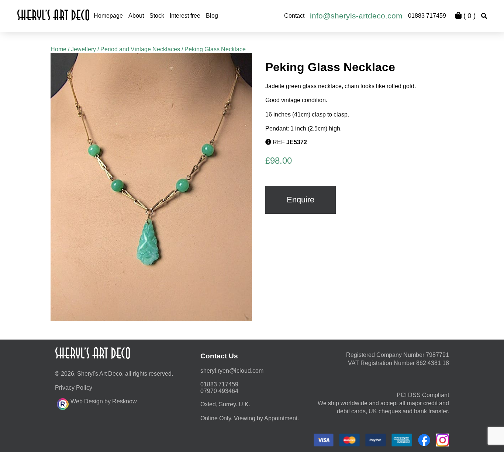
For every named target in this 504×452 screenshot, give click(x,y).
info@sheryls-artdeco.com (356, 15)
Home (58, 49)
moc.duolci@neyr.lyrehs (231, 371)
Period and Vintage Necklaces (140, 49)
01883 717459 (427, 16)
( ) (469, 16)
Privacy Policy (73, 388)
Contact (294, 16)
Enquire (300, 199)
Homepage (108, 16)
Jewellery (83, 49)
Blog (212, 16)
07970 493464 (219, 391)
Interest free (185, 16)
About (136, 16)
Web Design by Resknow (103, 401)
